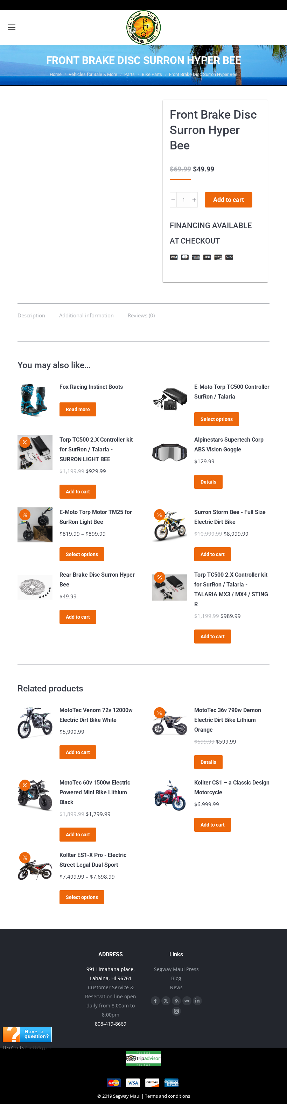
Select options (217, 419)
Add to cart (228, 199)
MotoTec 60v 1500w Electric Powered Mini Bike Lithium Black (94, 792)
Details (208, 482)
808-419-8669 (110, 1023)
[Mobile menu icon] (11, 27)
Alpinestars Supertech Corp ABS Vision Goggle (229, 444)
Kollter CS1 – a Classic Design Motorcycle (232, 787)
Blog (176, 978)
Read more (78, 409)
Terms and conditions (167, 1096)
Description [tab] (31, 315)
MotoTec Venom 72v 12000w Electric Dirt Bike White (96, 715)
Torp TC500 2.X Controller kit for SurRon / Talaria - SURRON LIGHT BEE (96, 449)
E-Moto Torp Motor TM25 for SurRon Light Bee (95, 517)
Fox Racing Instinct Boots (91, 387)
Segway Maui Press (176, 969)
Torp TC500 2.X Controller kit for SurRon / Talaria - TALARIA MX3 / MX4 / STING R (231, 589)
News (176, 987)
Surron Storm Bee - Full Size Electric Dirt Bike (230, 517)
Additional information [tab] (86, 315)
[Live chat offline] (27, 1039)
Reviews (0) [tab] (141, 315)
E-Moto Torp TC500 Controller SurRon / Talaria (232, 392)
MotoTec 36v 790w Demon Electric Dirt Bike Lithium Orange (227, 720)
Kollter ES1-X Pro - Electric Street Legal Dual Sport (92, 860)
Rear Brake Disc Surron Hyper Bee (97, 579)
